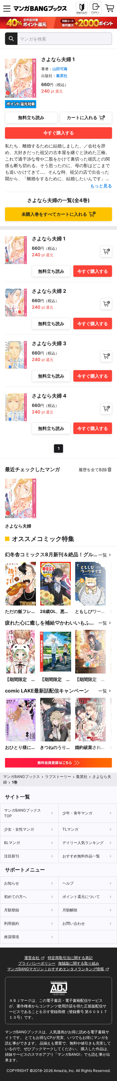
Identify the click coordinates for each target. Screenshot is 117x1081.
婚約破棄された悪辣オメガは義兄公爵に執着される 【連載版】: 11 (90, 747)
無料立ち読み (31, 117)
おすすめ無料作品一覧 (81, 856)
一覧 (102, 554)
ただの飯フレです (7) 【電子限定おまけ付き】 (20, 612)
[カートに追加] (106, 251)
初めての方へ (15, 896)
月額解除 (69, 910)
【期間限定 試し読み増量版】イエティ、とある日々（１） (55, 680)
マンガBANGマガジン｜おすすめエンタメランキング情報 (56, 969)
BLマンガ (12, 842)
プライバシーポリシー (37, 963)
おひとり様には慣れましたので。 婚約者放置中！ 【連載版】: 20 (20, 747)
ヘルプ (68, 883)
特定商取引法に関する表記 (70, 957)
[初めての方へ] (82, 8)
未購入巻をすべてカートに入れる (54, 214)
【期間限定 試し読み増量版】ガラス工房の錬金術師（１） (90, 680)
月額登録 (11, 910)
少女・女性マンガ (19, 829)
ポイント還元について (81, 896)
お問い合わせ (73, 923)
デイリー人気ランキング (83, 842)
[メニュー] (7, 8)
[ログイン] (95, 8)
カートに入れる (82, 117)
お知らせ (11, 883)
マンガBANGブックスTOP (22, 813)
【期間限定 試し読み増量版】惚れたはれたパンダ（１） (20, 680)
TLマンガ (70, 829)
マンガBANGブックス (21, 776)
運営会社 (32, 957)
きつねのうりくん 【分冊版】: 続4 (55, 747)
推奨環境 (11, 936)
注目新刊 (11, 856)
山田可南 (59, 68)
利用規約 (11, 923)
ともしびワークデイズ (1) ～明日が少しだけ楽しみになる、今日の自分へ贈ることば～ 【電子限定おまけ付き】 (90, 612)
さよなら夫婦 (18, 525)
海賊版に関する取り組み (78, 963)
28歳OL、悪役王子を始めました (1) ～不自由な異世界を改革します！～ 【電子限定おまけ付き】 (55, 612)
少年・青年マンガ (77, 813)
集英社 (61, 75)
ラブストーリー (58, 776)
